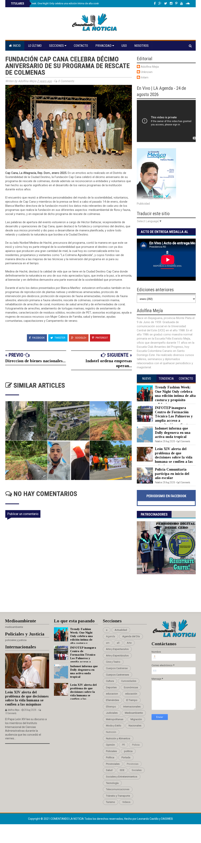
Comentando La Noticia (67, 818)
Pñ (123, 744)
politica (128, 751)
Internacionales (132, 706)
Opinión (110, 744)
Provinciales (113, 763)
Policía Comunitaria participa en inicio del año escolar (172, 473)
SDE (122, 770)
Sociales (137, 770)
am (108, 642)
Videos (126, 802)
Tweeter (59, 337)
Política (110, 757)
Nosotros (141, 46)
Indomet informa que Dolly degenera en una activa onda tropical (172, 432)
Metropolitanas (114, 719)
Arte (129, 642)
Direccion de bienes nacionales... (35, 360)
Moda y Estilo (113, 725)
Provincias (132, 763)
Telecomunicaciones (117, 789)
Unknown (147, 72)
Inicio (16, 46)
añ (118, 642)
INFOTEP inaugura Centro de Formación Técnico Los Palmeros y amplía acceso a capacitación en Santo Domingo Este (165, 418)
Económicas (131, 687)
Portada (126, 757)
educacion (112, 693)
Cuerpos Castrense (117, 668)
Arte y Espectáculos (117, 655)
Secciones (57, 46)
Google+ (80, 337)
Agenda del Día (131, 636)
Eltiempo (111, 706)
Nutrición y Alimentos (118, 738)
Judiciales (112, 712)
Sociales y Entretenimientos (121, 776)
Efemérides (112, 700)
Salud (109, 770)
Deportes (111, 687)
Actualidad (121, 629)
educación (131, 693)
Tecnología (112, 783)
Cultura (110, 680)
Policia (136, 744)
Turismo (110, 802)
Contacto (81, 46)
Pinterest (101, 337)
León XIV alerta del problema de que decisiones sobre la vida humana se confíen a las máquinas (174, 457)
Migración (136, 719)
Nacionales (135, 725)
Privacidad (103, 46)
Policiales (111, 751)
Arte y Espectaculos (117, 649)
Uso (124, 46)
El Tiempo (131, 700)
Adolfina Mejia (150, 66)
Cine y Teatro (113, 661)
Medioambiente (134, 712)
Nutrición (111, 732)
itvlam (144, 77)
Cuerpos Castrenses (117, 674)
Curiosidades (128, 680)
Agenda (110, 636)
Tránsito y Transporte (118, 795)
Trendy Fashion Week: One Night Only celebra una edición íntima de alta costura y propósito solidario (68, 3)
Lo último (35, 46)
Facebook (38, 337)
